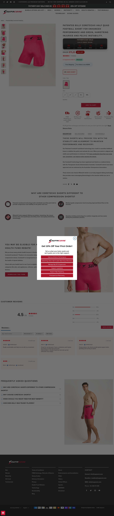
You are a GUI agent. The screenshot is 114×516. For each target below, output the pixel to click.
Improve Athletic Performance (57, 257)
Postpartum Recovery (57, 275)
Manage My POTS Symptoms (57, 264)
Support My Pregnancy (57, 272)
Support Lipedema (57, 268)
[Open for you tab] (3, 513)
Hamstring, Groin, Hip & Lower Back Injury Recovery (57, 261)
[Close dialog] (74, 238)
